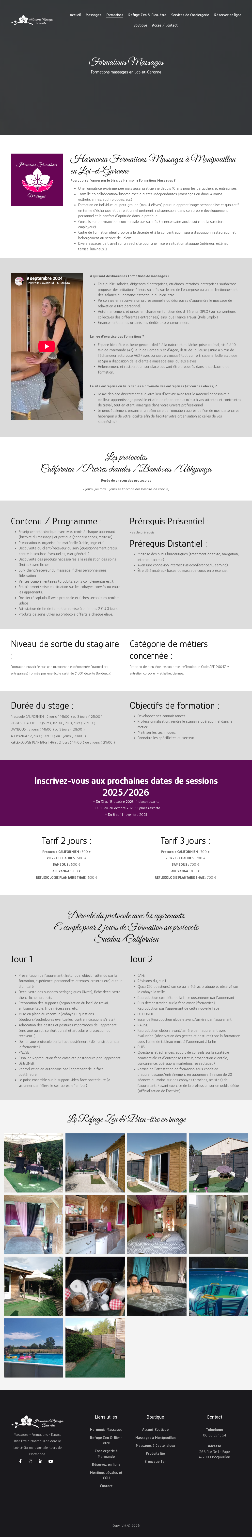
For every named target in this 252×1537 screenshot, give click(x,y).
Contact (106, 1486)
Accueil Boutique (155, 1429)
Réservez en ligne (106, 1464)
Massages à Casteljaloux (155, 1445)
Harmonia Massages (106, 1429)
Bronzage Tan (155, 1461)
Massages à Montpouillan (155, 1438)
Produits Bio (155, 1453)
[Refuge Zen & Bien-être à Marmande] (33, 1162)
